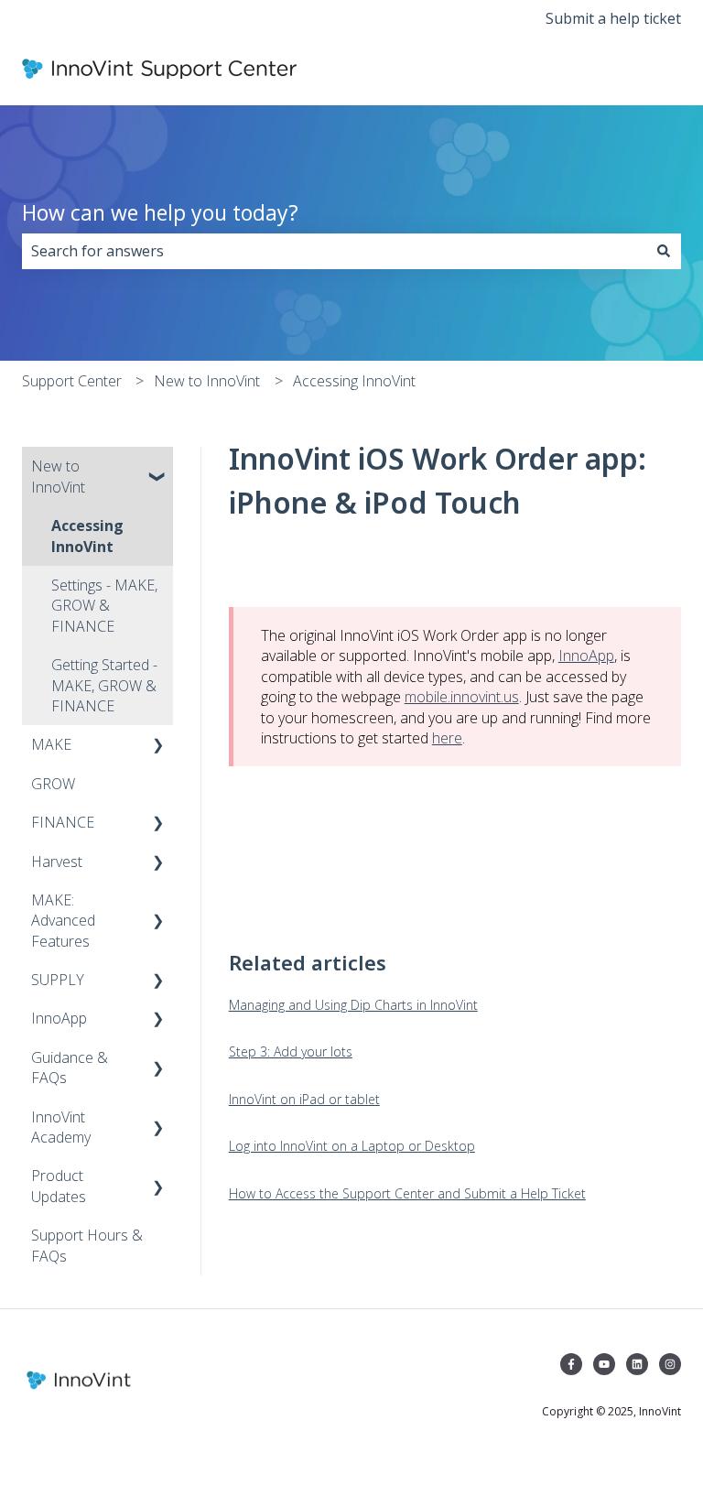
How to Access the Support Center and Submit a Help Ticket (407, 1193)
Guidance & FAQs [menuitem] (69, 1067)
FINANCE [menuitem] (62, 822)
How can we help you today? (160, 212)
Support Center (72, 381)
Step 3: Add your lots (290, 1051)
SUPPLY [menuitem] (57, 980)
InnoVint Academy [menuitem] (61, 1127)
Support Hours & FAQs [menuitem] (87, 1245)
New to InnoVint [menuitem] (58, 476)
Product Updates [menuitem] (58, 1185)
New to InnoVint (207, 381)
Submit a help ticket (613, 18)
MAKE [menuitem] (51, 744)
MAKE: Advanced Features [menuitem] (63, 920)
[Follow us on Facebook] (571, 1364)
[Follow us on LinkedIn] (637, 1364)
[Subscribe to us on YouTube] (604, 1364)
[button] (158, 467)
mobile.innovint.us (462, 697)
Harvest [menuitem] (56, 861)
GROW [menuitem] (53, 784)
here (447, 738)
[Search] (663, 250)
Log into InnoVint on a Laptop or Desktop (352, 1145)
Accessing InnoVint (354, 381)
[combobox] (334, 250)
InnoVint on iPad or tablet (304, 1099)
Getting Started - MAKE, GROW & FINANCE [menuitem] (104, 685)
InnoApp (586, 655)
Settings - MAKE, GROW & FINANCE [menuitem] (104, 605)
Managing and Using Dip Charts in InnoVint (353, 1004)
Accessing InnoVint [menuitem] (87, 535)
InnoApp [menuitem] (59, 1018)
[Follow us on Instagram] (670, 1364)
